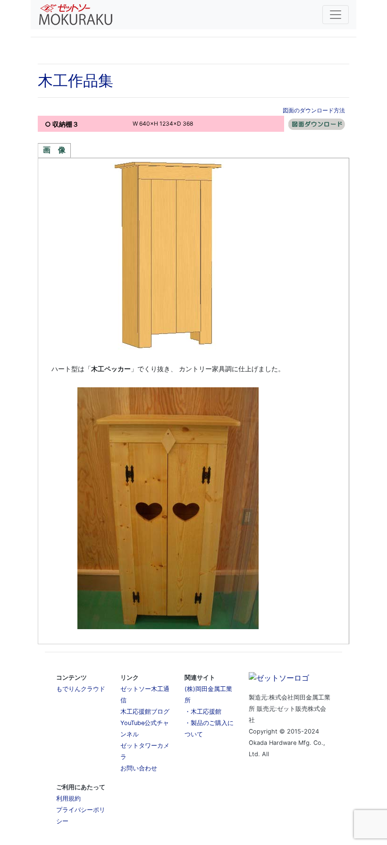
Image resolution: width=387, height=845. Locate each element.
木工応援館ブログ (144, 711)
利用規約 (68, 798)
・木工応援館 (203, 711)
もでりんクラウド (80, 688)
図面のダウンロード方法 (314, 110)
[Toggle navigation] (335, 14)
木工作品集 (75, 80)
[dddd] (317, 123)
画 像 (54, 150)
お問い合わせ (138, 768)
